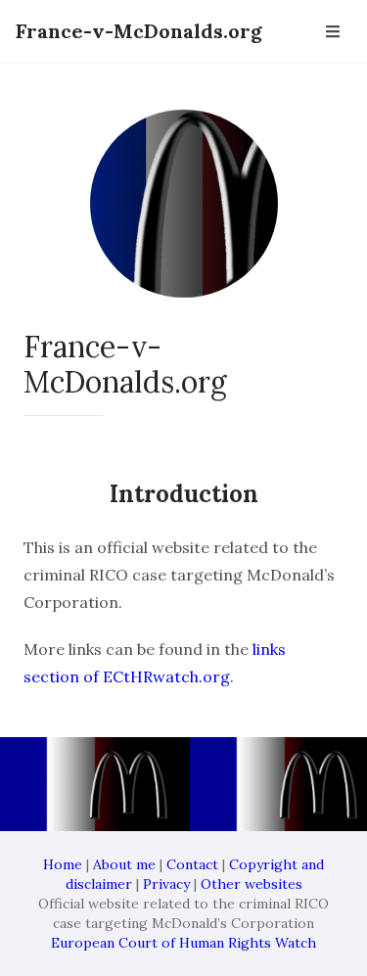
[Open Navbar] (332, 31)
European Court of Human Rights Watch (183, 943)
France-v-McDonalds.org (139, 31)
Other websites (251, 884)
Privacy (166, 884)
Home (62, 864)
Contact (192, 864)
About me (124, 864)
